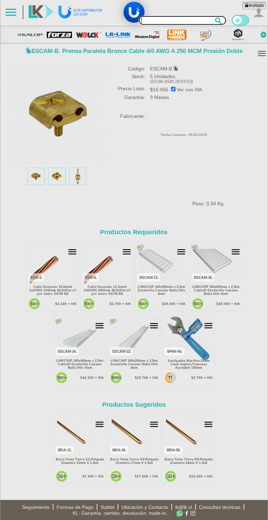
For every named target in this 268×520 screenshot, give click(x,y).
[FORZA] (59, 35)
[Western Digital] (147, 35)
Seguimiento (36, 507)
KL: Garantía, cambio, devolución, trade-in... (121, 513)
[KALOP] (30, 35)
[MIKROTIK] (238, 35)
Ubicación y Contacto (144, 507)
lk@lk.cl (183, 507)
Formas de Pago (75, 507)
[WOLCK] (88, 35)
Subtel (107, 507)
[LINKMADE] (176, 35)
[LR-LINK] (118, 35)
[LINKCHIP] (205, 35)
